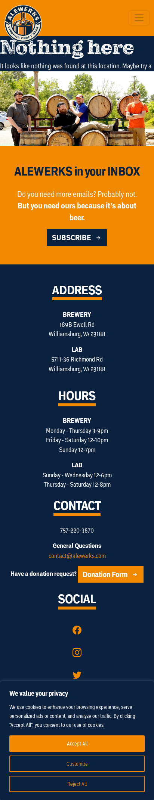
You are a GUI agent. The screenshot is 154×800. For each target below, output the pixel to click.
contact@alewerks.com (77, 555)
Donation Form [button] (106, 574)
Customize (77, 763)
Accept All (77, 743)
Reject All (77, 783)
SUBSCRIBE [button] (72, 237)
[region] (77, 740)
